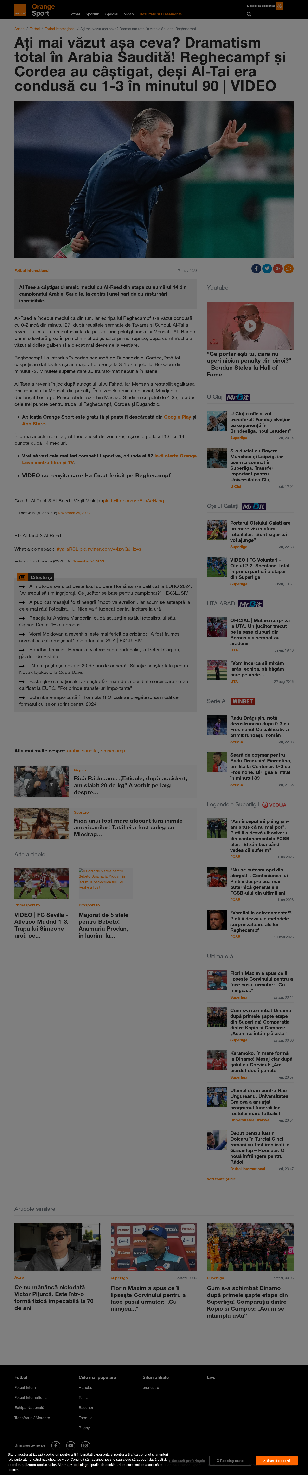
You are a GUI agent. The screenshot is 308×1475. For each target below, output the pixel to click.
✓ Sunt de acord (276, 1460)
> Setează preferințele (187, 1460)
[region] (154, 1461)
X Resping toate (230, 1460)
